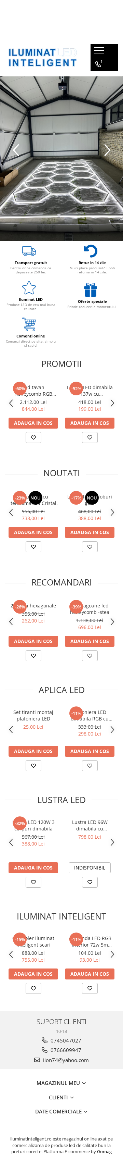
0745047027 (65, 1040)
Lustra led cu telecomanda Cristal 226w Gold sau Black (33, 499)
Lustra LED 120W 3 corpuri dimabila (33, 825)
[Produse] (100, 52)
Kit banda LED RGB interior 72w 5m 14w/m (89, 941)
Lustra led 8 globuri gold (89, 499)
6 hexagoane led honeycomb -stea (89, 608)
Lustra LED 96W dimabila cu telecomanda (90, 825)
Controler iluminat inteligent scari (33, 941)
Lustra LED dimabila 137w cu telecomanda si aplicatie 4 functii (90, 390)
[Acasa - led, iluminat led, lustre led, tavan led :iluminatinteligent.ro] (43, 57)
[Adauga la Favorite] (33, 437)
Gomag (104, 1151)
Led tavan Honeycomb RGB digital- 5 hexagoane (33, 390)
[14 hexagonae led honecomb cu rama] (61, 158)
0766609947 (65, 1050)
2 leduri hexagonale (33, 605)
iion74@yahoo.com (65, 1060)
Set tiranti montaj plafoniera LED (33, 715)
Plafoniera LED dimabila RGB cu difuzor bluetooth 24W (90, 715)
